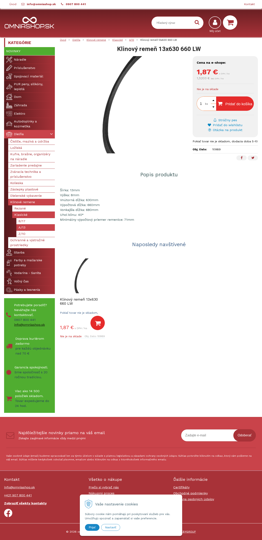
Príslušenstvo (24, 68)
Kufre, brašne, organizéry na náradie (30, 156)
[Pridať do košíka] (97, 323)
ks (206, 103)
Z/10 (21, 234)
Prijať (92, 527)
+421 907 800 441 (18, 495)
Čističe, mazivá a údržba (29, 141)
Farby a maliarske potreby (28, 262)
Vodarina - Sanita (27, 273)
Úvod (12, 4)
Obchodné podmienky (190, 493)
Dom (17, 97)
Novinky (13, 51)
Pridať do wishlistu (227, 125)
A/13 (131, 39)
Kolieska (16, 183)
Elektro (19, 113)
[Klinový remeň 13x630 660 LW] (124, 104)
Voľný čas (21, 281)
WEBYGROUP (187, 531)
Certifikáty (181, 487)
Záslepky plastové (24, 189)
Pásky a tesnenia (27, 290)
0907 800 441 (76, 4)
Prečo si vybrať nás (104, 487)
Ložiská (16, 148)
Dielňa (76, 39)
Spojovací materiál (28, 76)
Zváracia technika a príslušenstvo (25, 174)
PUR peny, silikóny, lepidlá (28, 86)
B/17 (21, 221)
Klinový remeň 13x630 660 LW (79, 301)
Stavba (19, 252)
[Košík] (231, 22)
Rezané (20, 208)
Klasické (117, 39)
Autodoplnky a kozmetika (25, 123)
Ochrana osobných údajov (193, 499)
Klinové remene (96, 39)
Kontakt (249, 4)
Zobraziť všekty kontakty (25, 503)
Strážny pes (227, 120)
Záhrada (20, 105)
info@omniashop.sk (41, 4)
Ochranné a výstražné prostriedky (27, 242)
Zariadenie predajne (26, 165)
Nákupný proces (101, 493)
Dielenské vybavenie (26, 196)
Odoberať (245, 435)
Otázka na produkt (227, 130)
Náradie (20, 59)
